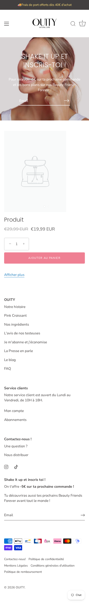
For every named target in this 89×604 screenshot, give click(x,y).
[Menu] (6, 23)
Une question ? (16, 446)
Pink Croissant (15, 315)
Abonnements (15, 419)
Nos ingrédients (16, 324)
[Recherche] (73, 24)
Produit (14, 219)
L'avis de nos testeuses (22, 333)
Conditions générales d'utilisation (53, 565)
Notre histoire (14, 306)
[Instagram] (6, 466)
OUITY (20, 587)
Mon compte (14, 410)
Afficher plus (14, 274)
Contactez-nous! (15, 559)
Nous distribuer (16, 455)
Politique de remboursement (23, 572)
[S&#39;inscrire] (66, 100)
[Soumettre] (83, 515)
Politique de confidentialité (46, 559)
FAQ (7, 368)
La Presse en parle (18, 351)
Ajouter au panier (44, 258)
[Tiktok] (16, 466)
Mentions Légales (16, 565)
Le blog (10, 359)
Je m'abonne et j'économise (25, 342)
